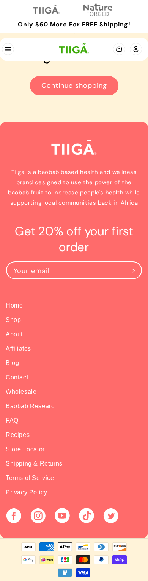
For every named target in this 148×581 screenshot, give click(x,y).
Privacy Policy (26, 492)
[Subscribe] (133, 270)
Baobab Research (32, 406)
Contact (17, 377)
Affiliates (18, 348)
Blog (12, 363)
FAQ (12, 420)
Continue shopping (74, 85)
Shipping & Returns (34, 463)
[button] (8, 49)
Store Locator (25, 449)
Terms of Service (30, 478)
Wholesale (21, 391)
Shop (13, 320)
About (14, 334)
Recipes (18, 435)
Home (14, 305)
